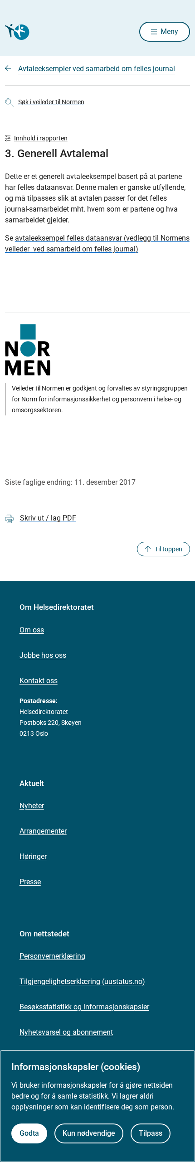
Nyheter (32, 805)
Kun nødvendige (89, 1133)
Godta (29, 1133)
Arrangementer (43, 831)
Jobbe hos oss (43, 655)
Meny (169, 31)
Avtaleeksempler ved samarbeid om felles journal (96, 68)
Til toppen (168, 549)
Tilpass (150, 1133)
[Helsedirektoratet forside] (16, 32)
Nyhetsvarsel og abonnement (66, 1032)
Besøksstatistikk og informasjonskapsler (84, 1007)
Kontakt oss (39, 680)
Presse (30, 882)
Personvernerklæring (52, 956)
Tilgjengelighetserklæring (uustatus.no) (82, 981)
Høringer (33, 856)
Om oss (32, 630)
